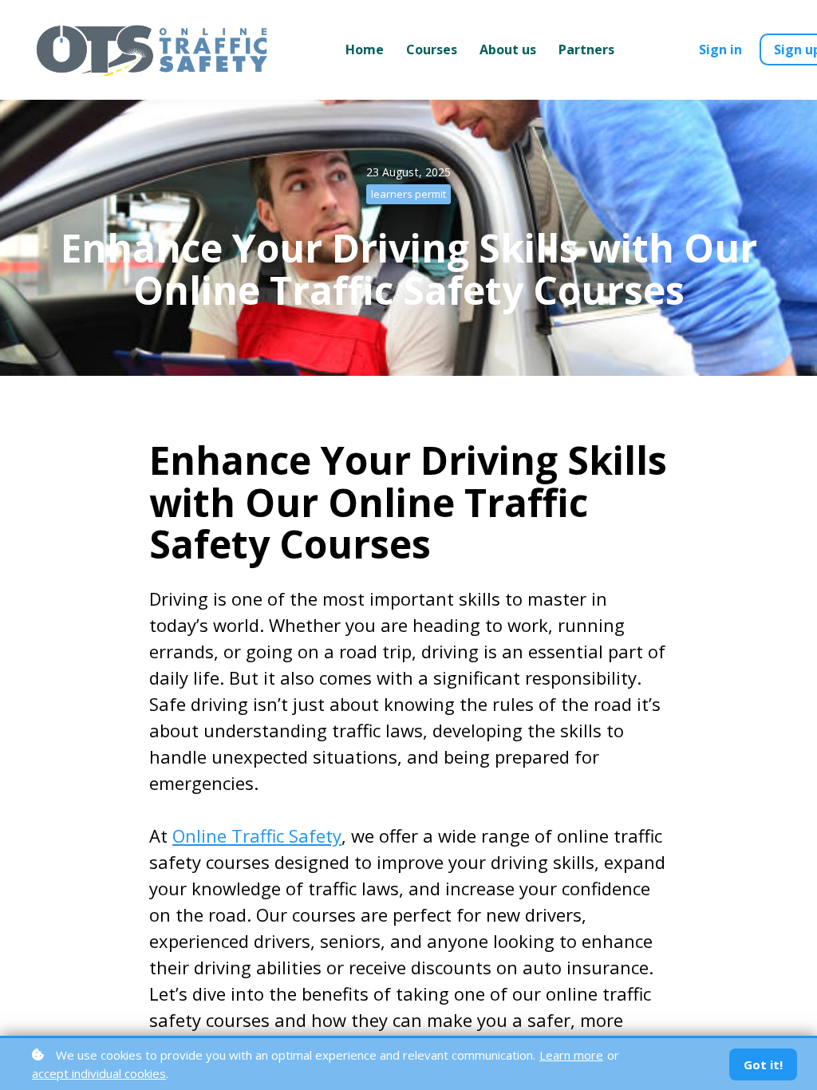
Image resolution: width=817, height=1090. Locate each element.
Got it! (763, 1064)
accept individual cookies (99, 1073)
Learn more (571, 1055)
